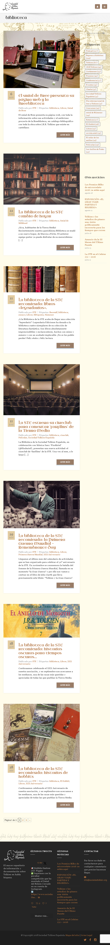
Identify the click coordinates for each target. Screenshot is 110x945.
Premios (92, 76)
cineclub (64, 435)
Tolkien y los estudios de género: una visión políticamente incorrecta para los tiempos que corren (95, 223)
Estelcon (92, 120)
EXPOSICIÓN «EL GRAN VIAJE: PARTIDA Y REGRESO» (94, 203)
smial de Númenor (94, 114)
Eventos (91, 85)
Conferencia (93, 80)
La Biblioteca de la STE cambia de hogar (40, 214)
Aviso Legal (86, 935)
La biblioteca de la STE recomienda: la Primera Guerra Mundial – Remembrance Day (41, 542)
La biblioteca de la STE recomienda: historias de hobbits (43, 773)
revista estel (93, 133)
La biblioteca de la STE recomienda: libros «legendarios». (40, 304)
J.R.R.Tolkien (93, 67)
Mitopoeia (39, 315)
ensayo (21, 315)
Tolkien (91, 63)
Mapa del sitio (72, 935)
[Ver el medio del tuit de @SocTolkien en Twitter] (39, 897)
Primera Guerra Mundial (30, 554)
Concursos (93, 108)
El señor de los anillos (92, 139)
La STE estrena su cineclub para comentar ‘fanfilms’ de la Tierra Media (46, 426)
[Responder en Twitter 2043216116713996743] (32, 903)
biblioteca (54, 108)
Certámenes (93, 71)
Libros (63, 108)
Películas (22, 437)
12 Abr (39, 862)
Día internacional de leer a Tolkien (95, 102)
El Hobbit (64, 781)
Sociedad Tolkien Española (41, 437)
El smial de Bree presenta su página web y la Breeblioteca (46, 99)
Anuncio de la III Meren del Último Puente (94, 242)
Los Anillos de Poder (95, 150)
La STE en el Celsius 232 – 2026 (95, 255)
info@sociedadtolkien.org (95, 879)
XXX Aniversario (52, 554)
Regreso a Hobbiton (94, 56)
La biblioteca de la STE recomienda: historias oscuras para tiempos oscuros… (40, 651)
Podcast (92, 51)
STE (34, 108)
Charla (91, 89)
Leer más (65, 135)
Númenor (49, 315)
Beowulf (53, 312)
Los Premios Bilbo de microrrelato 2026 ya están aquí (95, 187)
